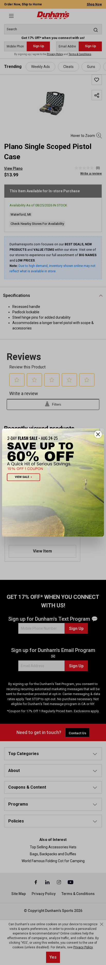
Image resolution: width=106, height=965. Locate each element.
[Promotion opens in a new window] (53, 482)
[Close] (98, 434)
